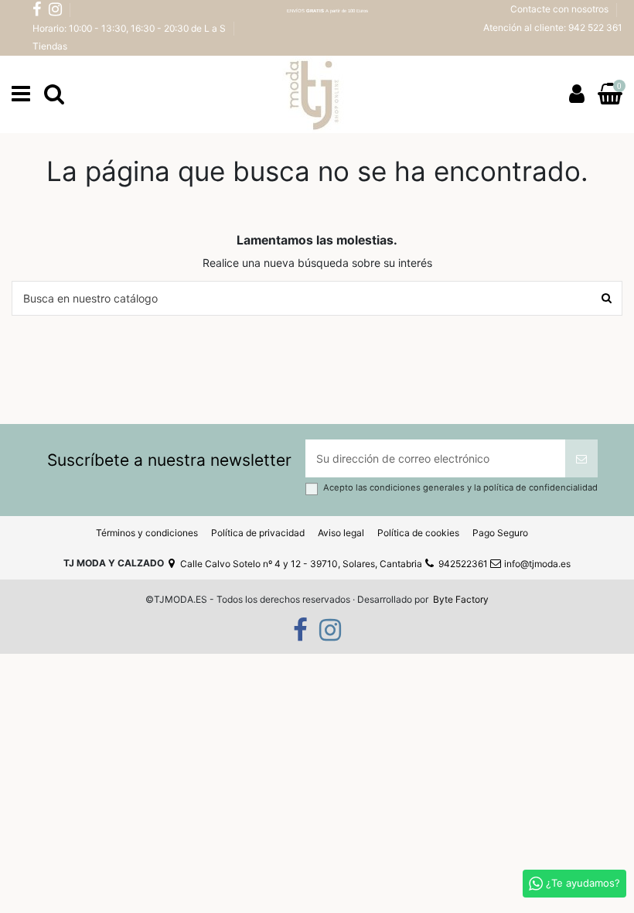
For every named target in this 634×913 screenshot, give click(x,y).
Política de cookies (418, 533)
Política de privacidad (258, 533)
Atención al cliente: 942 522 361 (552, 27)
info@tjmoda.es (537, 563)
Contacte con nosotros (560, 9)
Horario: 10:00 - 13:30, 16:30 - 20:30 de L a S (130, 28)
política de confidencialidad (540, 487)
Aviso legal (341, 533)
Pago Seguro (500, 533)
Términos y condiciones (147, 533)
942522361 (463, 563)
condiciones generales (418, 487)
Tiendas (49, 46)
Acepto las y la (460, 488)
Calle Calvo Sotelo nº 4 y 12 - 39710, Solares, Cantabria (301, 563)
